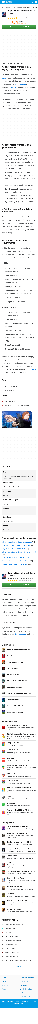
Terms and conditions (27, 978)
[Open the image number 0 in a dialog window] (17, 419)
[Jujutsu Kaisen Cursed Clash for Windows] (4, 14)
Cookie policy (24, 981)
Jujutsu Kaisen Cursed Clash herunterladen (17, 542)
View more (19, 966)
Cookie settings (25, 996)
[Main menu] (36, 2)
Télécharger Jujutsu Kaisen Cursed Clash (16, 545)
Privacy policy (24, 985)
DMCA (22, 993)
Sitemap (4, 989)
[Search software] (32, 2)
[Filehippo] (7, 2)
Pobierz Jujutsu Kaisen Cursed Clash (14, 564)
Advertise (5, 985)
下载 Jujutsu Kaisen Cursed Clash (13, 549)
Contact (4, 981)
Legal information (26, 989)
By (18, 16)
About (4, 978)
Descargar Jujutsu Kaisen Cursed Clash (15, 561)
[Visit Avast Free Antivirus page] (19, 22)
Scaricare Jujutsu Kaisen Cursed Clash (15, 557)
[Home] (2, 7)
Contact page (20, 634)
